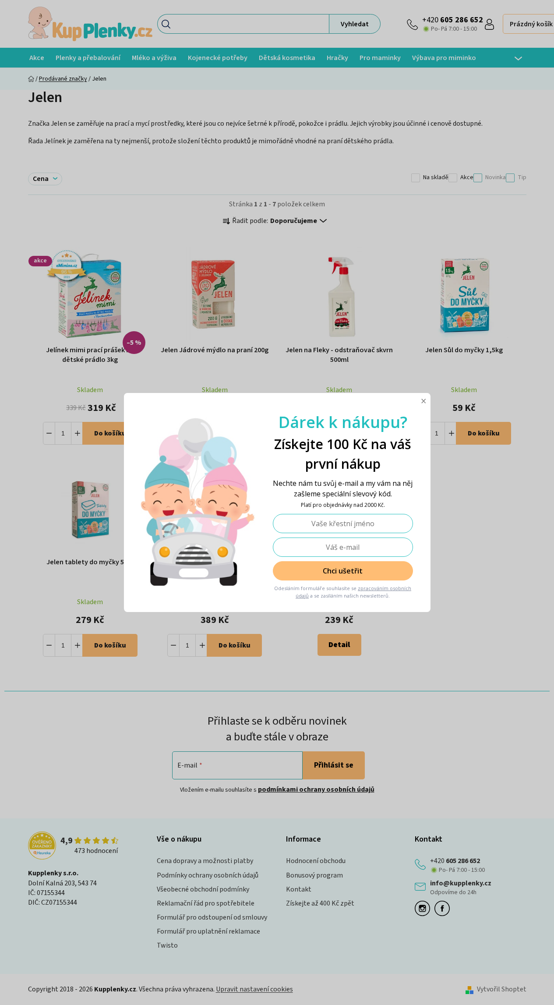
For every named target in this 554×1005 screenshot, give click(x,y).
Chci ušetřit (343, 571)
